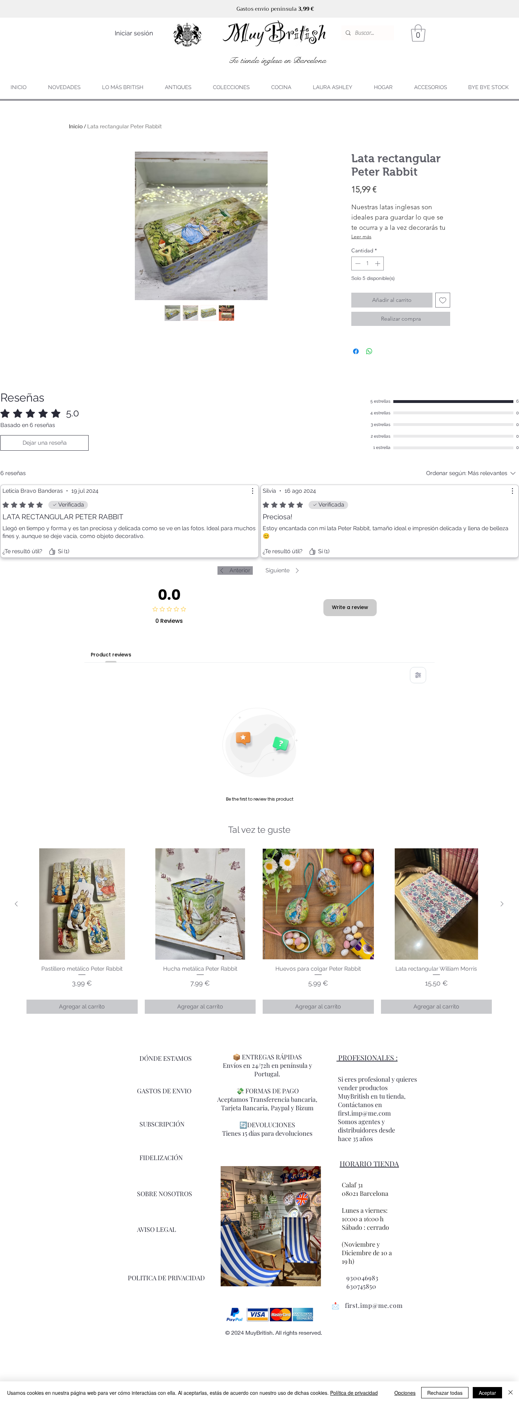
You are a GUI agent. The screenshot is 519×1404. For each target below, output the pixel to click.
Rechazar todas (445, 1392)
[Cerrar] (510, 1392)
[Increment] (378, 263)
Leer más (361, 236)
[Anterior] (16, 904)
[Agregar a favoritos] (442, 300)
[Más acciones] (252, 491)
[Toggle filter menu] (418, 675)
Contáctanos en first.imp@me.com (364, 1108)
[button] (418, 33)
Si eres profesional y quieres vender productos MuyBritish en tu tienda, (377, 1087)
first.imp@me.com (374, 1305)
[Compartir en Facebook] (356, 351)
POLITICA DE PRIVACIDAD (166, 1278)
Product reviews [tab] (111, 654)
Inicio (76, 126)
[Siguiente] (502, 904)
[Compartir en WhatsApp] (369, 351)
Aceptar (487, 1392)
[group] (259, 931)
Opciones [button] (405, 1392)
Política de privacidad (354, 1392)
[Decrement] (357, 263)
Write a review (350, 607)
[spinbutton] (368, 263)
